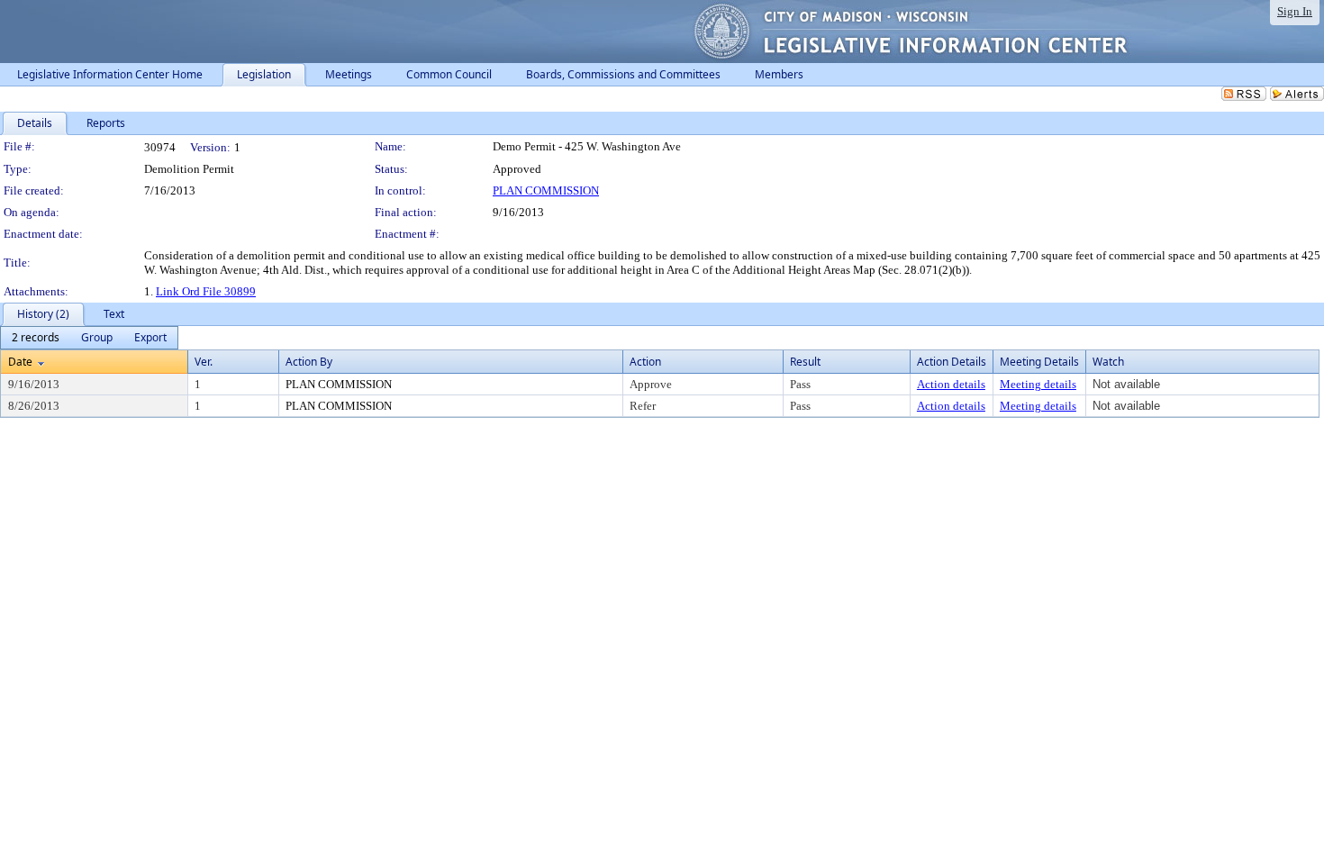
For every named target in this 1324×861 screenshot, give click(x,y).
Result (805, 361)
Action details (951, 384)
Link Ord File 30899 (206, 291)
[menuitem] (35, 338)
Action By (309, 361)
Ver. (204, 361)
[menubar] (89, 337)
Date (20, 361)
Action (645, 361)
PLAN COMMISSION (546, 190)
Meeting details (1038, 384)
